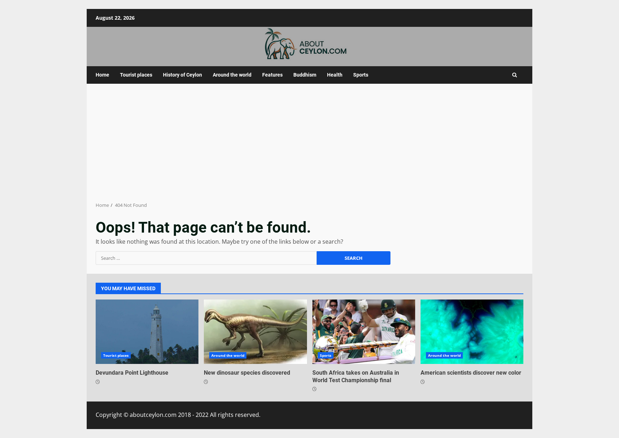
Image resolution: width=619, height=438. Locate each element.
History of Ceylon (182, 75)
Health (334, 75)
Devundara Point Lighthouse (147, 332)
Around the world (232, 75)
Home (102, 75)
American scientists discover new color (472, 332)
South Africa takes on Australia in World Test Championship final (363, 332)
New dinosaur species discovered (255, 332)
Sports (360, 75)
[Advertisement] (309, 143)
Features (272, 75)
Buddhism (304, 75)
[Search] (514, 75)
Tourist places (136, 75)
